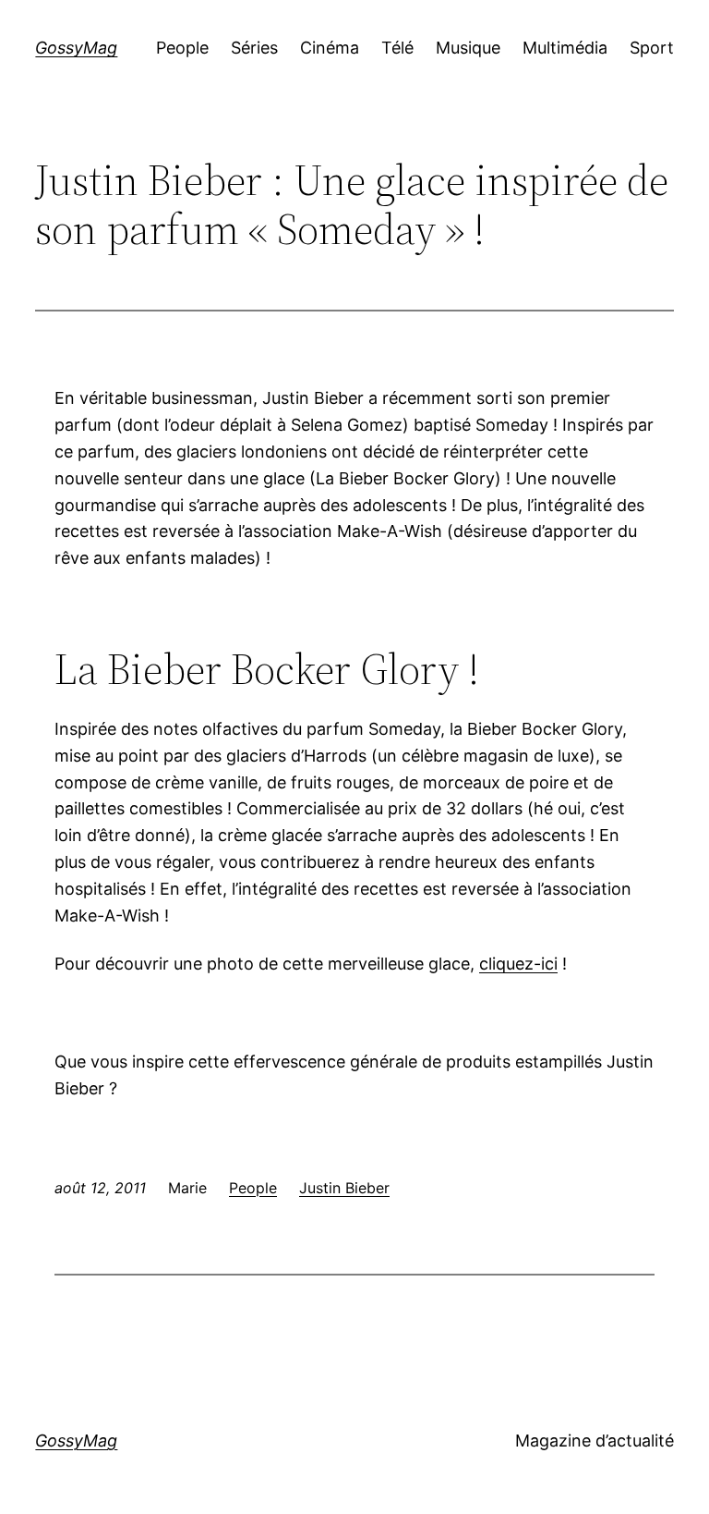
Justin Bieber (344, 1187)
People (253, 1187)
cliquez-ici (518, 963)
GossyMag (76, 47)
